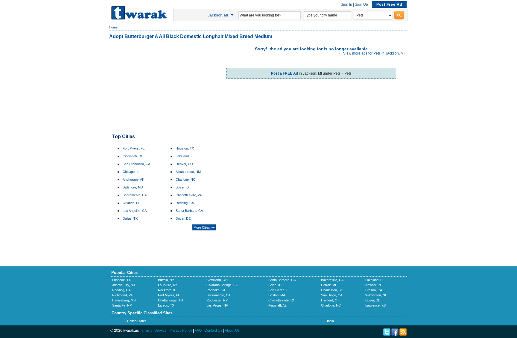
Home (113, 27)
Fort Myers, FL (134, 148)
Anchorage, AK (133, 179)
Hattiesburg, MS (124, 300)
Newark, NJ (374, 285)
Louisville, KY (167, 285)
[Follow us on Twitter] (386, 334)
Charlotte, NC (185, 179)
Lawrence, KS (375, 305)
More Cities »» (204, 227)
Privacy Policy (180, 330)
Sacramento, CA (135, 195)
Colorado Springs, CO (222, 285)
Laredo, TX (166, 305)
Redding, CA (185, 203)
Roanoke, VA (215, 290)
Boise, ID (182, 187)
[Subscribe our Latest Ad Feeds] (403, 334)
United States (137, 321)
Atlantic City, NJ (123, 285)
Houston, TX (185, 148)
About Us (232, 330)
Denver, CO (184, 164)
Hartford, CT (330, 300)
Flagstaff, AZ (277, 305)
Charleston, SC (332, 290)
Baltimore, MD (133, 187)
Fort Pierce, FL (279, 290)
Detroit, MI (328, 285)
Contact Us (213, 330)
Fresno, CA (373, 290)
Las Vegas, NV (217, 305)
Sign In (346, 4)
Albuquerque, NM (188, 171)
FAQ (198, 330)
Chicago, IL (131, 171)
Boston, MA (276, 295)
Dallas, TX (130, 218)
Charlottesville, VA (189, 195)
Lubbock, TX (121, 280)
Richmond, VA (122, 295)
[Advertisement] (162, 87)
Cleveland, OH (217, 280)
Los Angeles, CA (135, 210)
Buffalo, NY (166, 280)
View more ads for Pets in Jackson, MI (374, 53)
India (330, 321)
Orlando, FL (131, 203)
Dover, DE (183, 218)
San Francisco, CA (136, 164)
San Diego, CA (331, 295)
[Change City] (233, 15)
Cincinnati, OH (133, 156)
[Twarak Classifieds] (139, 18)
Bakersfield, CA (332, 280)
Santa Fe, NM (122, 305)
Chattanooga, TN (170, 300)
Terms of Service (153, 330)
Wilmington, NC (376, 295)
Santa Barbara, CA (189, 210)
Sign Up (361, 4)
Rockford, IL (167, 290)
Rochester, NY (217, 300)
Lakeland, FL (185, 156)
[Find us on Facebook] (395, 334)
